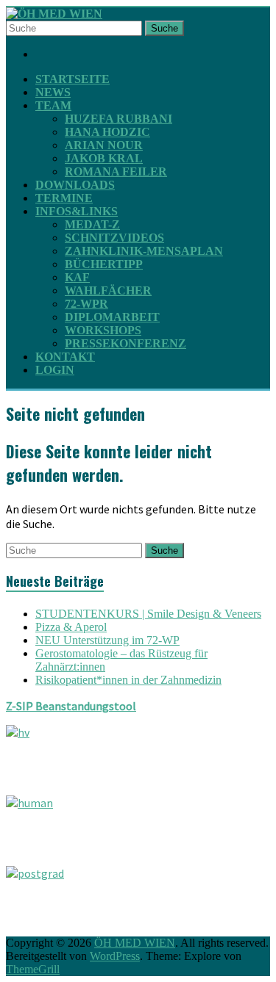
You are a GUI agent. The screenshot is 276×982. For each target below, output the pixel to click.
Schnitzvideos (114, 237)
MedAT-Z (92, 224)
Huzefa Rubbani (118, 118)
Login (54, 370)
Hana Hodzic (107, 132)
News (53, 92)
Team (53, 105)
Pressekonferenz (125, 343)
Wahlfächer (108, 290)
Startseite (72, 79)
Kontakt (65, 356)
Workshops (103, 330)
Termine (64, 198)
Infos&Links (76, 211)
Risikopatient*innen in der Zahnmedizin (128, 680)
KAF (77, 277)
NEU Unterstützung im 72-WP (107, 640)
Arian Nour (104, 145)
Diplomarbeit (112, 317)
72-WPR (86, 303)
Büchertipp (104, 264)
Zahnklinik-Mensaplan (144, 251)
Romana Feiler (116, 171)
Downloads (75, 184)
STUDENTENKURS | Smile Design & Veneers (148, 613)
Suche (164, 28)
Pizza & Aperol (71, 627)
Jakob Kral (104, 158)
